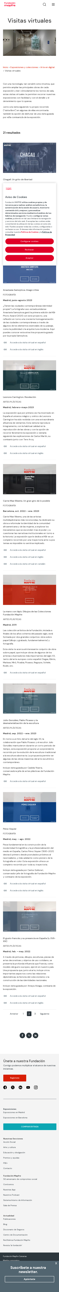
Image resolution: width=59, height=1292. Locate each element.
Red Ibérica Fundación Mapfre (16, 1240)
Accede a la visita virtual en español (28, 342)
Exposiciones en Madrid (14, 1112)
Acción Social (9, 1142)
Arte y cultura (9, 1147)
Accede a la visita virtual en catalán (27, 563)
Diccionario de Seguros (13, 1229)
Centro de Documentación (15, 1235)
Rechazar (29, 249)
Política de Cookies (29, 232)
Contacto (7, 1168)
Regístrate (14, 1078)
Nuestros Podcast (11, 1195)
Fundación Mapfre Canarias (15, 1256)
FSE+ (5, 1163)
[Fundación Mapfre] (9, 4)
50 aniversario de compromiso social (20, 1179)
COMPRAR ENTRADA (30, 1126)
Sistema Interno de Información (17, 1200)
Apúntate (29, 1279)
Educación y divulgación (14, 1152)
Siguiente (44, 1013)
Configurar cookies (30, 241)
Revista (12, 1245)
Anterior (14, 1013)
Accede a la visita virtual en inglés (26, 349)
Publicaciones (9, 1219)
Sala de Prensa (10, 1205)
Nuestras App (9, 1189)
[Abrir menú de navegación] (52, 4)
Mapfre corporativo (11, 1260)
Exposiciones (9, 1109)
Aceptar (29, 258)
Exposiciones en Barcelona (15, 1117)
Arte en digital (47, 67)
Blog (5, 1224)
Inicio (5, 67)
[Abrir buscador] (44, 4)
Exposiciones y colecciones (24, 67)
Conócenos (8, 1184)
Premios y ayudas (11, 1158)
